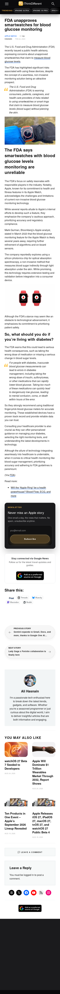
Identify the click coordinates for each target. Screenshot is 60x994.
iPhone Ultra (22, 10)
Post (11, 597)
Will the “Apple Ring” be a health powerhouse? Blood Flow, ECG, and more (31, 492)
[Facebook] (26, 892)
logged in (29, 875)
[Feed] (41, 892)
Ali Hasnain (30, 691)
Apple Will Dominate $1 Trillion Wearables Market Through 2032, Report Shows (42, 772)
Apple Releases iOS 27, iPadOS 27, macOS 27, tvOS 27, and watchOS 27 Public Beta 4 (42, 822)
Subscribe (30, 538)
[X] (19, 892)
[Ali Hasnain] (30, 680)
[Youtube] (33, 892)
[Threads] (11, 892)
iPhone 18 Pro (40, 10)
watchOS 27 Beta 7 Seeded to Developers (16, 765)
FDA (12, 475)
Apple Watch (11, 36)
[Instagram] (48, 892)
